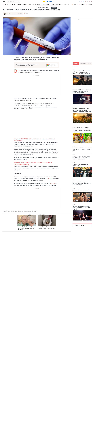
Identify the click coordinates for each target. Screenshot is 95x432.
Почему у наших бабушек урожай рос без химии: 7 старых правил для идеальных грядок (81, 157)
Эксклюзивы (46, 4)
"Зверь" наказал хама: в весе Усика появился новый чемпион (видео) (82, 207)
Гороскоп (82, 4)
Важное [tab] (89, 63)
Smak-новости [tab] (83, 63)
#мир (16, 211)
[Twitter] (87, 1)
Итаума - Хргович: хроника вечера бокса (80, 165)
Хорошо (54, 7)
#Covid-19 (34, 211)
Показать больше (80, 225)
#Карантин (20, 211)
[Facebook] (79, 2)
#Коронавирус (27, 211)
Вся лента (75, 66)
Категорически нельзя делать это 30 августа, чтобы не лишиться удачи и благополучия (82, 110)
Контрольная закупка (34, 4)
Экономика (91, 4)
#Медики (8, 211)
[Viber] (81, 1)
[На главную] (47, 1)
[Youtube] (86, 2)
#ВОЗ (12, 211)
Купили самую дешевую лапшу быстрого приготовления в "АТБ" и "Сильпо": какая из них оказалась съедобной (82, 129)
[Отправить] (18, 2)
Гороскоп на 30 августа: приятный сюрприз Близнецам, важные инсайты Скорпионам (82, 91)
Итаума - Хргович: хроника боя (81, 190)
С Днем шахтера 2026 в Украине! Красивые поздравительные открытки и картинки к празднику (81, 72)
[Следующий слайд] (92, 4)
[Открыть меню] (4, 1)
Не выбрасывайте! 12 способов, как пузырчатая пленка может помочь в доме (82, 149)
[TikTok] (91, 2)
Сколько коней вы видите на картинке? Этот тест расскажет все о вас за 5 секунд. (82, 183)
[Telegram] (84, 2)
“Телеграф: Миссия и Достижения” (60, 4)
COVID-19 (49, 178)
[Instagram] (89, 2)
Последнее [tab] (75, 63)
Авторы (75, 4)
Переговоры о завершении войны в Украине (15, 4)
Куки (47, 7)
